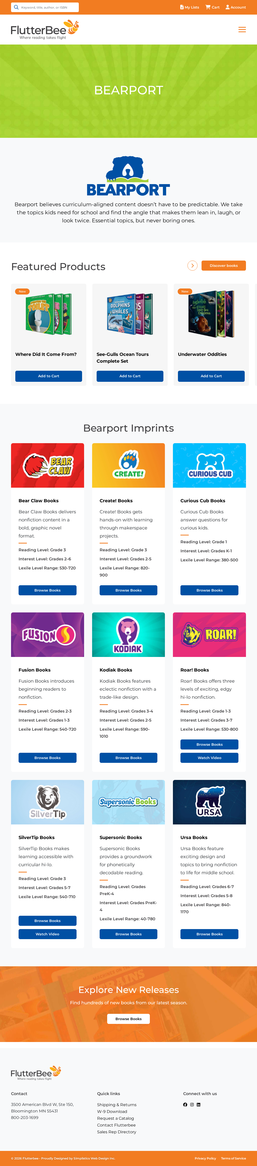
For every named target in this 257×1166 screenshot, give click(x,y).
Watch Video (209, 758)
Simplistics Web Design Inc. (94, 1158)
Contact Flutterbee (116, 1125)
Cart (216, 7)
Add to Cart (48, 376)
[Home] (45, 29)
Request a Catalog (115, 1118)
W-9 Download (112, 1111)
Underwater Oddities (202, 354)
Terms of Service (233, 1158)
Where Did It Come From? (46, 354)
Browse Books (47, 590)
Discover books (224, 265)
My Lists (192, 7)
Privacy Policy (205, 1158)
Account (238, 7)
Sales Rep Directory (116, 1132)
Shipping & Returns (117, 1104)
